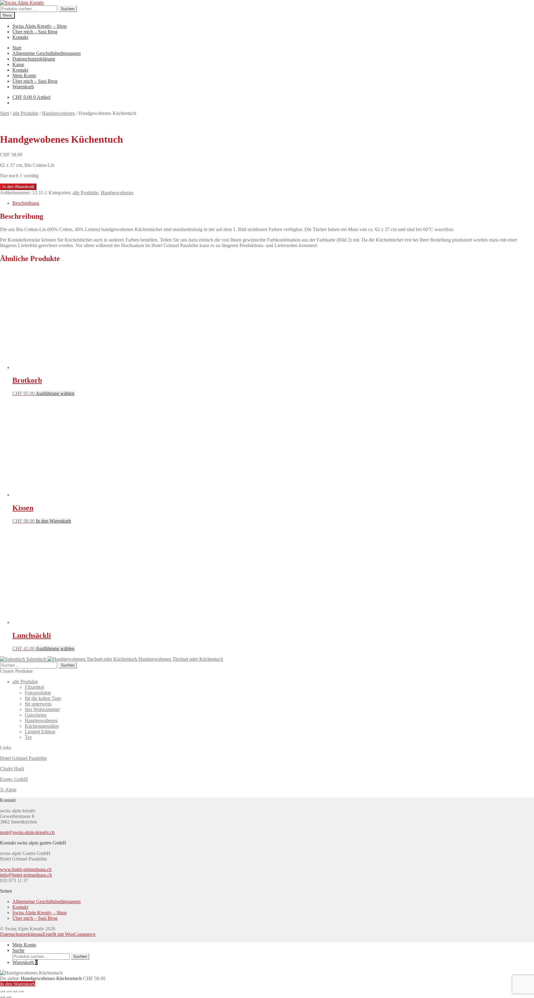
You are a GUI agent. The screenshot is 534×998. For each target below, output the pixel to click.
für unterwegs (38, 703)
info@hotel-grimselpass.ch (26, 875)
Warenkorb (23, 86)
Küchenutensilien (42, 726)
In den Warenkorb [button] (53, 521)
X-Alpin (8, 789)
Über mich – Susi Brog (34, 31)
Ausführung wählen (55, 393)
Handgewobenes (58, 113)
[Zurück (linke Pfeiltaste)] (2, 997)
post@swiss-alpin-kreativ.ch (27, 832)
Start (16, 47)
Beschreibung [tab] (25, 203)
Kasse (18, 64)
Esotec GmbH (14, 779)
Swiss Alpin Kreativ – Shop (39, 26)
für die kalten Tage (43, 698)
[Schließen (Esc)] (21, 991)
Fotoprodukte (38, 692)
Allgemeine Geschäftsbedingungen (46, 53)
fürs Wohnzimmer (42, 709)
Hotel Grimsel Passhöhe (23, 758)
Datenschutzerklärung (33, 58)
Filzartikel (34, 687)
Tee (28, 737)
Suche (18, 950)
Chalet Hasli (12, 768)
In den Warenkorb (18, 186)
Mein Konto (24, 75)
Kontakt (20, 37)
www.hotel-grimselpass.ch (26, 869)
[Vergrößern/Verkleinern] (2, 991)
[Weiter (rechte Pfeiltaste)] (8, 997)
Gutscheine (36, 715)
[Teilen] (14, 991)
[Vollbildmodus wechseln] (8, 991)
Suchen (67, 8)
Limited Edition (40, 731)
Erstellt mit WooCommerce (69, 934)
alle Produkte (25, 113)
